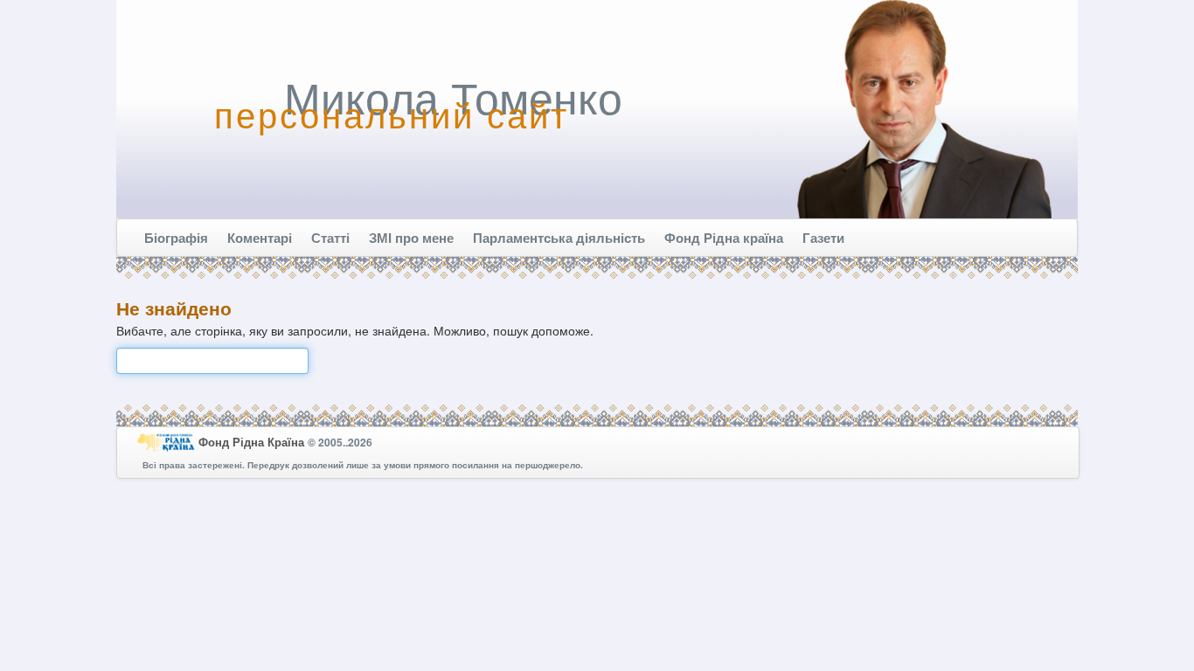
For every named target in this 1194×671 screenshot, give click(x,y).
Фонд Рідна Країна (253, 441)
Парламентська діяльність (559, 237)
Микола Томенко (453, 96)
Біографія (176, 237)
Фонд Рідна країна (723, 237)
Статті (330, 237)
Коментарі (259, 237)
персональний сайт (391, 113)
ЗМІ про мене (411, 237)
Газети (823, 237)
